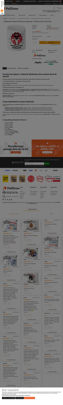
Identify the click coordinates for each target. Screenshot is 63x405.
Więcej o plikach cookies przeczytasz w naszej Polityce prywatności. (16, 395)
